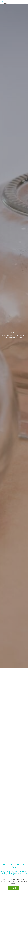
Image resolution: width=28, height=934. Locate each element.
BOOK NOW (13, 888)
